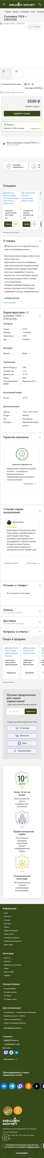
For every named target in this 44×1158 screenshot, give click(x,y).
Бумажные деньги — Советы (14, 1016)
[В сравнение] (26, 84)
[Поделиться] (31, 84)
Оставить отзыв (11, 563)
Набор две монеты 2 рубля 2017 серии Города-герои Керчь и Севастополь (10, 213)
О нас (6, 913)
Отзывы (7, 920)
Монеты (7, 958)
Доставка (7, 923)
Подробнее (35, 128)
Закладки (7, 996)
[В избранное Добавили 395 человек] (29, 84)
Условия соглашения (11, 938)
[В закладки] (15, 224)
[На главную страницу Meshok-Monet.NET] (22, 4)
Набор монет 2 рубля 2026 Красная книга (28, 662)
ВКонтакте (24, 736)
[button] (22, 241)
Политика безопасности (13, 941)
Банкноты (7, 961)
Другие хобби (9, 972)
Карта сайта (8, 945)
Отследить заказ (10, 999)
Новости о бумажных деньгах (15, 1023)
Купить (9, 224)
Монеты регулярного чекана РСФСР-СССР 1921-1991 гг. (24, 144)
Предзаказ (11, 673)
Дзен (24, 743)
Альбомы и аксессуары (12, 965)
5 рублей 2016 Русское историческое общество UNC (28, 213)
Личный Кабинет (10, 989)
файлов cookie (33, 1147)
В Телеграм (24, 728)
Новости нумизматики (12, 1019)
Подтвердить (22, 1153)
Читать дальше (9, 303)
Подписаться (31, 711)
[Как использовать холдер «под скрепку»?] (29, 426)
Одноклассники (24, 751)
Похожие (36, 27)
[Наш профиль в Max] (6, 1054)
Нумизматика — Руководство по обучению (20, 1012)
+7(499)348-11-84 (11, 1044)
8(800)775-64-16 (11, 1040)
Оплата (6, 927)
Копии (6, 968)
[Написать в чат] (5, 1137)
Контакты (7, 916)
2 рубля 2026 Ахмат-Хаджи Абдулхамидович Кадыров (11, 662)
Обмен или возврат (11, 930)
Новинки (7, 975)
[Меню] (4, 4)
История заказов (10, 992)
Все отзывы (31, 563)
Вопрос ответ (9, 934)
